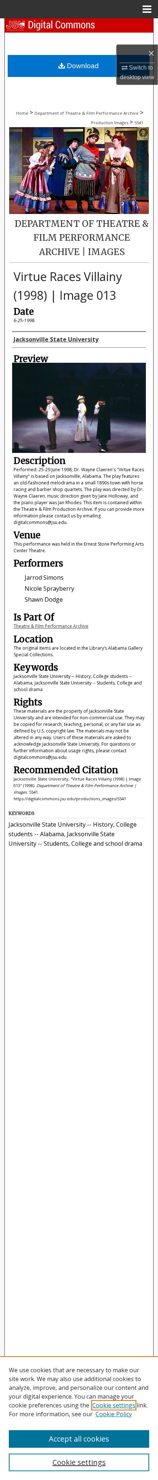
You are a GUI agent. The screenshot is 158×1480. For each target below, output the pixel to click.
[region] (79, 1418)
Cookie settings (113, 1405)
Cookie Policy (114, 1414)
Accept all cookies (79, 1439)
